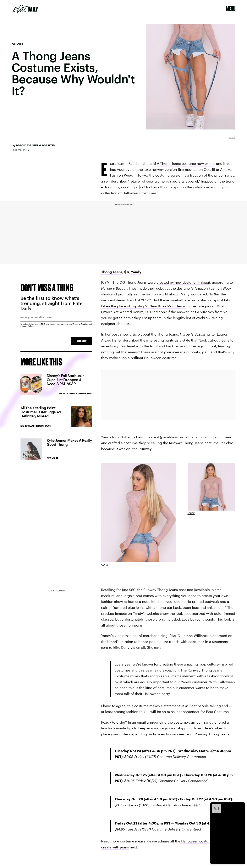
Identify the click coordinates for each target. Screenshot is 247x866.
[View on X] (168, 395)
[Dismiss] (241, 805)
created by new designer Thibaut (183, 282)
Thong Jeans (111, 272)
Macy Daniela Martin (35, 145)
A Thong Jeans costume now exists (185, 163)
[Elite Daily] (25, 9)
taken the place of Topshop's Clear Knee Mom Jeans (143, 306)
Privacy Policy (27, 326)
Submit (81, 341)
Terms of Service (80, 324)
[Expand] (214, 805)
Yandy (232, 137)
